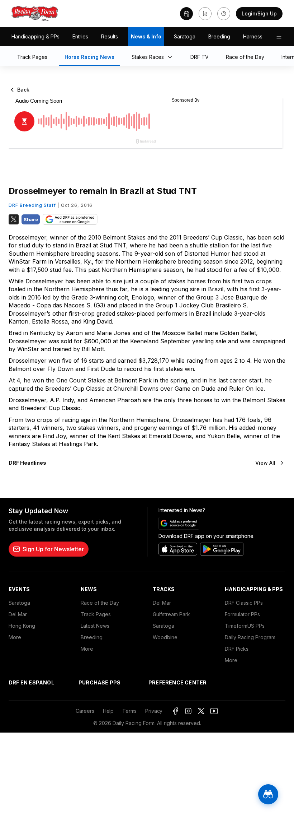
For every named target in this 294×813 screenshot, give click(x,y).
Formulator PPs (242, 614)
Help (108, 711)
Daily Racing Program (250, 637)
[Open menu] (278, 36)
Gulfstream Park (171, 614)
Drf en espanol (31, 682)
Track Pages (96, 614)
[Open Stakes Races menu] (171, 57)
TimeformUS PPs (245, 626)
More (15, 637)
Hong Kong (22, 626)
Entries (80, 36)
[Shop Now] (205, 13)
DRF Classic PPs (244, 603)
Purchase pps (99, 682)
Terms (129, 711)
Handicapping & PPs (35, 36)
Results (109, 36)
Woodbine (165, 637)
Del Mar (18, 614)
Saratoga (184, 36)
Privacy (153, 711)
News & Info (146, 36)
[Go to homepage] (34, 13)
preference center (177, 682)
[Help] (223, 13)
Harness (252, 36)
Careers (85, 711)
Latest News (95, 626)
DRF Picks (236, 649)
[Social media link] (175, 711)
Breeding (219, 36)
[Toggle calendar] (186, 13)
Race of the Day (100, 603)
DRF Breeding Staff (32, 205)
